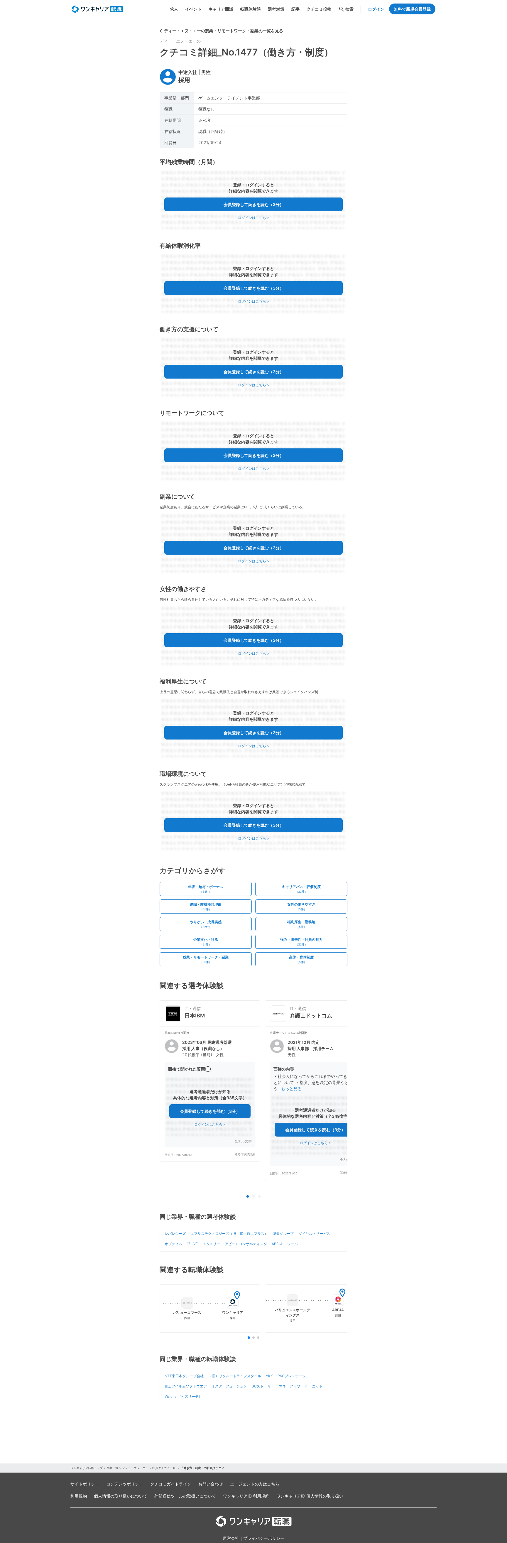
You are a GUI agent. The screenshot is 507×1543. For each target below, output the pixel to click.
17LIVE (192, 1244)
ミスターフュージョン (229, 1386)
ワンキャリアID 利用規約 (246, 1495)
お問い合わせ (210, 1483)
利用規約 (78, 1495)
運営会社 (231, 1538)
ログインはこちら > (253, 217)
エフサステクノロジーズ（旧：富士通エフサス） (229, 1233)
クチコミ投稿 (319, 8)
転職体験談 (250, 8)
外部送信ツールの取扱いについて (185, 1495)
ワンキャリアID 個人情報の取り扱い (309, 1495)
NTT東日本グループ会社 (184, 1376)
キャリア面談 (221, 8)
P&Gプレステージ (292, 1376)
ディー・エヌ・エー (135, 1468)
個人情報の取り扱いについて (120, 1495)
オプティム (173, 1244)
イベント (193, 8)
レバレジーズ (175, 1233)
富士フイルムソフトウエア (186, 1386)
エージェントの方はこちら (254, 1483)
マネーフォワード (293, 1386)
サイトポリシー (84, 1483)
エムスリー (211, 1244)
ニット (317, 1386)
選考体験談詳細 (245, 1154)
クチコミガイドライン (170, 1483)
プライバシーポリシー (263, 1538)
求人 (174, 8)
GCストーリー (262, 1386)
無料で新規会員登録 (412, 8)
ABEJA (277, 1244)
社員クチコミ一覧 (164, 1468)
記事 (295, 8)
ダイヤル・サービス (314, 1233)
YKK (269, 1376)
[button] (210, 1094)
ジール (292, 1244)
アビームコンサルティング (246, 1244)
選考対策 (276, 8)
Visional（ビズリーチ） (183, 1396)
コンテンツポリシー (124, 1483)
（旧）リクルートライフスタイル (234, 1376)
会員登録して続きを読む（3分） (254, 204)
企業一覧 (112, 1468)
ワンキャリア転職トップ (86, 1468)
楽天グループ (283, 1233)
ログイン (376, 8)
